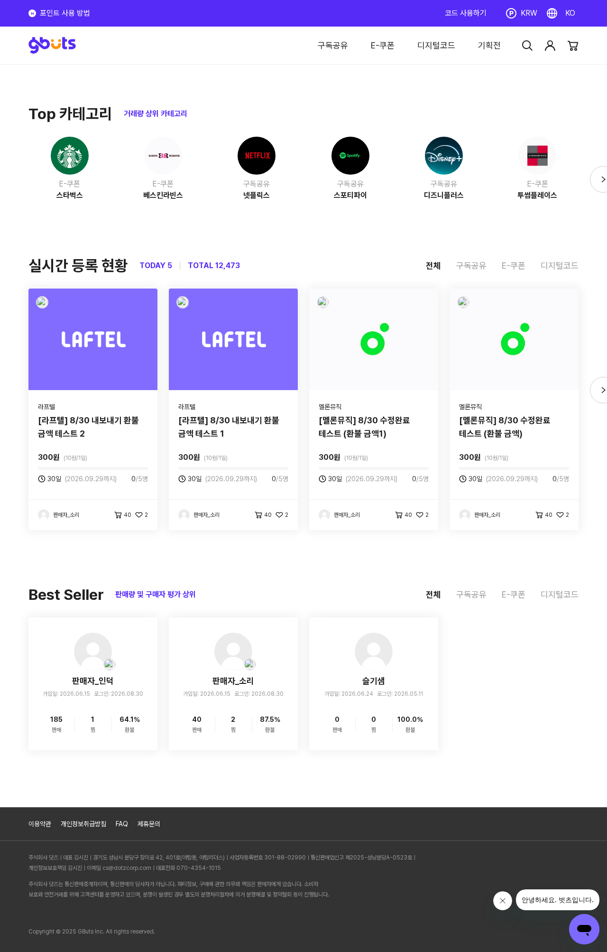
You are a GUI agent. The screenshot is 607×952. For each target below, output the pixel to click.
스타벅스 (69, 195)
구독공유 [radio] (471, 266)
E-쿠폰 (383, 45)
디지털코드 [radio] (560, 266)
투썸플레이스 (537, 195)
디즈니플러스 (444, 195)
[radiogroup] (502, 265)
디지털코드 (436, 45)
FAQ (122, 824)
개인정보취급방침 (83, 824)
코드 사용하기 (466, 13)
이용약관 (39, 824)
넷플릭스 (256, 195)
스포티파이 (350, 195)
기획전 (489, 45)
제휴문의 (149, 824)
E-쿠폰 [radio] (513, 266)
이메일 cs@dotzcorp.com (119, 868)
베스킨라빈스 (163, 195)
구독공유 (333, 45)
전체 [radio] (433, 266)
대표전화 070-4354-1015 (188, 868)
